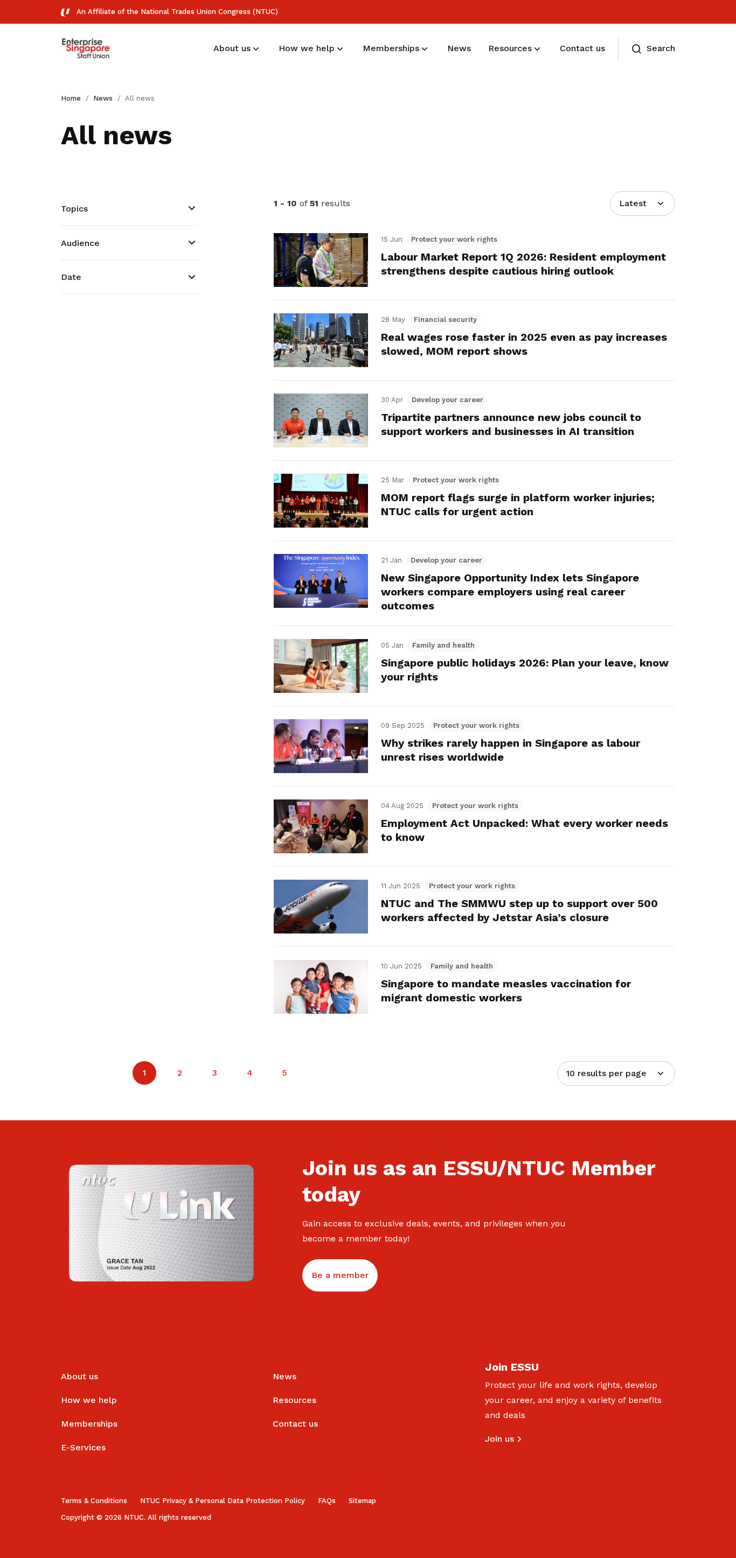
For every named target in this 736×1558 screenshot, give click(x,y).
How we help (89, 1400)
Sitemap (362, 1501)
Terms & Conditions (94, 1501)
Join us (499, 1439)
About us (79, 1376)
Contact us (295, 1424)
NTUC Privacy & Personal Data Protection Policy (222, 1501)
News (103, 98)
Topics (74, 208)
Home (71, 98)
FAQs (327, 1501)
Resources (294, 1400)
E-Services (83, 1447)
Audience (80, 243)
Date (71, 277)
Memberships (89, 1424)
